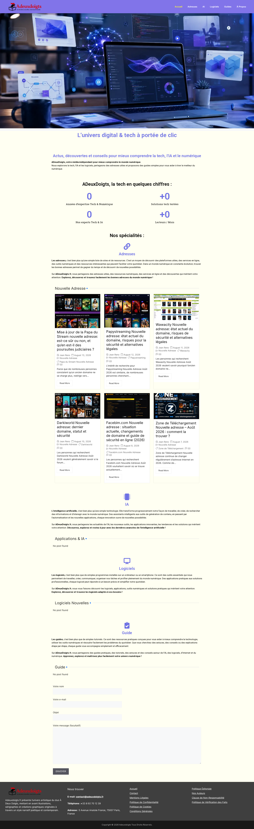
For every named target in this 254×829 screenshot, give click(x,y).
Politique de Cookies (140, 806)
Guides (227, 6)
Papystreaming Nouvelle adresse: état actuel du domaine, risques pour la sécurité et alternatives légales (126, 340)
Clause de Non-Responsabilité (208, 797)
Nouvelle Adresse (68, 358)
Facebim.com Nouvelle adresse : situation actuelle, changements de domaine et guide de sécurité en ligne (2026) (125, 431)
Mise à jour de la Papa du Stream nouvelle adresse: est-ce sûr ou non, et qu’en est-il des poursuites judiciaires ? (77, 340)
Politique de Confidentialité (144, 802)
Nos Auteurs (198, 793)
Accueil (178, 6)
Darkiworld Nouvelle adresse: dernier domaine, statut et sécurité (73, 429)
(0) (61, 365)
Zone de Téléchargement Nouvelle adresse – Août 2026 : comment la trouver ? (176, 429)
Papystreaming (138, 358)
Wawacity (185, 351)
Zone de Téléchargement (170, 448)
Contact (134, 793)
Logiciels (214, 6)
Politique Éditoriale (202, 788)
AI (204, 6)
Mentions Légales (139, 797)
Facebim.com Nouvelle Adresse (124, 452)
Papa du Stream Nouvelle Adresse (77, 362)
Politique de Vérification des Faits (209, 802)
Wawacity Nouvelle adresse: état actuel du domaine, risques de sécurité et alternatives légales (174, 333)
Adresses (192, 6)
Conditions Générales (141, 811)
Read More (65, 383)
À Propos (241, 6)
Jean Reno (65, 355)
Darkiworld (86, 444)
